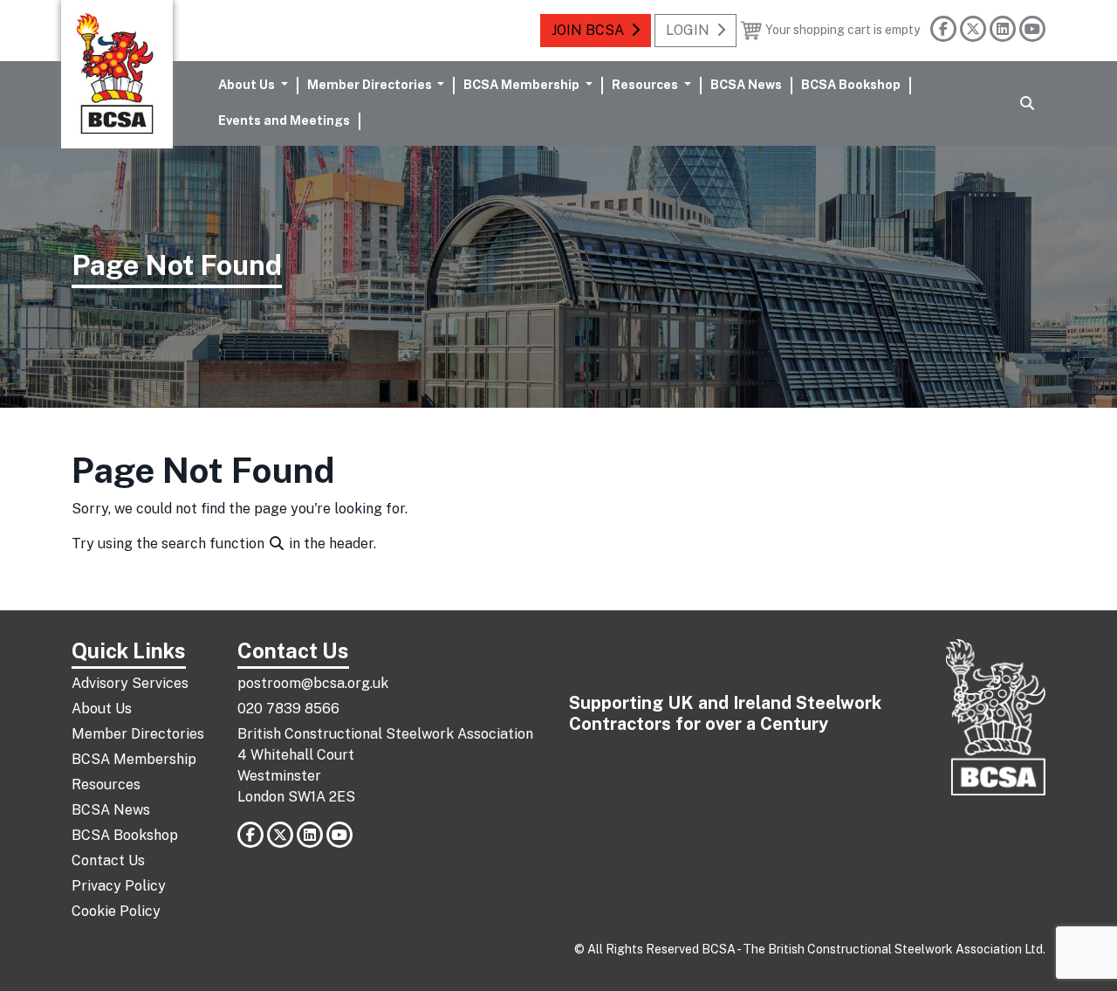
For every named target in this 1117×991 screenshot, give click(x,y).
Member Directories (138, 734)
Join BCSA (588, 30)
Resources (106, 784)
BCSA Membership (134, 759)
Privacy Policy (119, 885)
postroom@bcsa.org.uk (312, 683)
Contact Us (108, 860)
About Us (102, 708)
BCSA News (746, 84)
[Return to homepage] (117, 74)
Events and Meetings (284, 120)
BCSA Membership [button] (522, 84)
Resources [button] (646, 84)
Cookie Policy (116, 911)
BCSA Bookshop (851, 84)
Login (687, 30)
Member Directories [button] (371, 84)
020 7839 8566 (288, 708)
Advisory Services (130, 683)
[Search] (1027, 103)
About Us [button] (248, 84)
